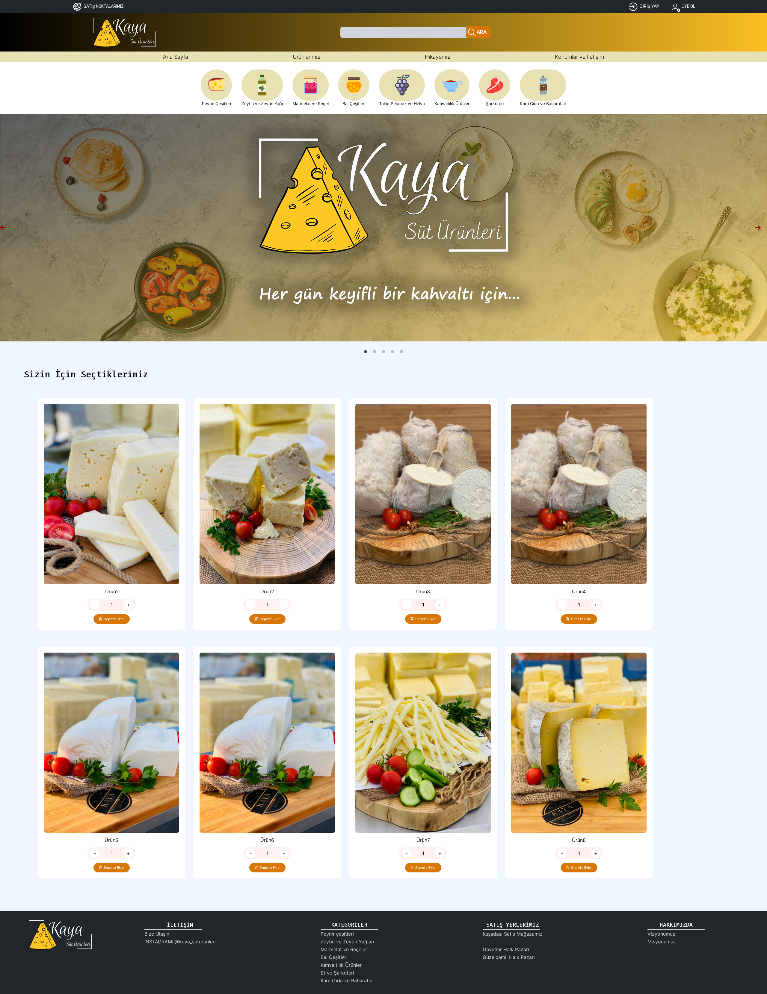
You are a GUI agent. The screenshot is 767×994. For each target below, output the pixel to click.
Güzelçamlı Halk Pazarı (509, 957)
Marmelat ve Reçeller (344, 949)
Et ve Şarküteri (337, 973)
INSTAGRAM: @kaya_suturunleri (180, 942)
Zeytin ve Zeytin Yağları (347, 942)
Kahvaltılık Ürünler (341, 965)
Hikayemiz (437, 57)
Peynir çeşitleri (337, 934)
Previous (6, 227)
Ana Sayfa (175, 57)
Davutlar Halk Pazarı (506, 949)
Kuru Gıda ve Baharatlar (347, 981)
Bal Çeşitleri (334, 957)
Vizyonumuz (661, 934)
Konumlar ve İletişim (579, 57)
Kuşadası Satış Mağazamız (513, 934)
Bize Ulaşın (156, 934)
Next (761, 227)
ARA (482, 32)
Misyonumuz (661, 942)
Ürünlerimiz (306, 57)
